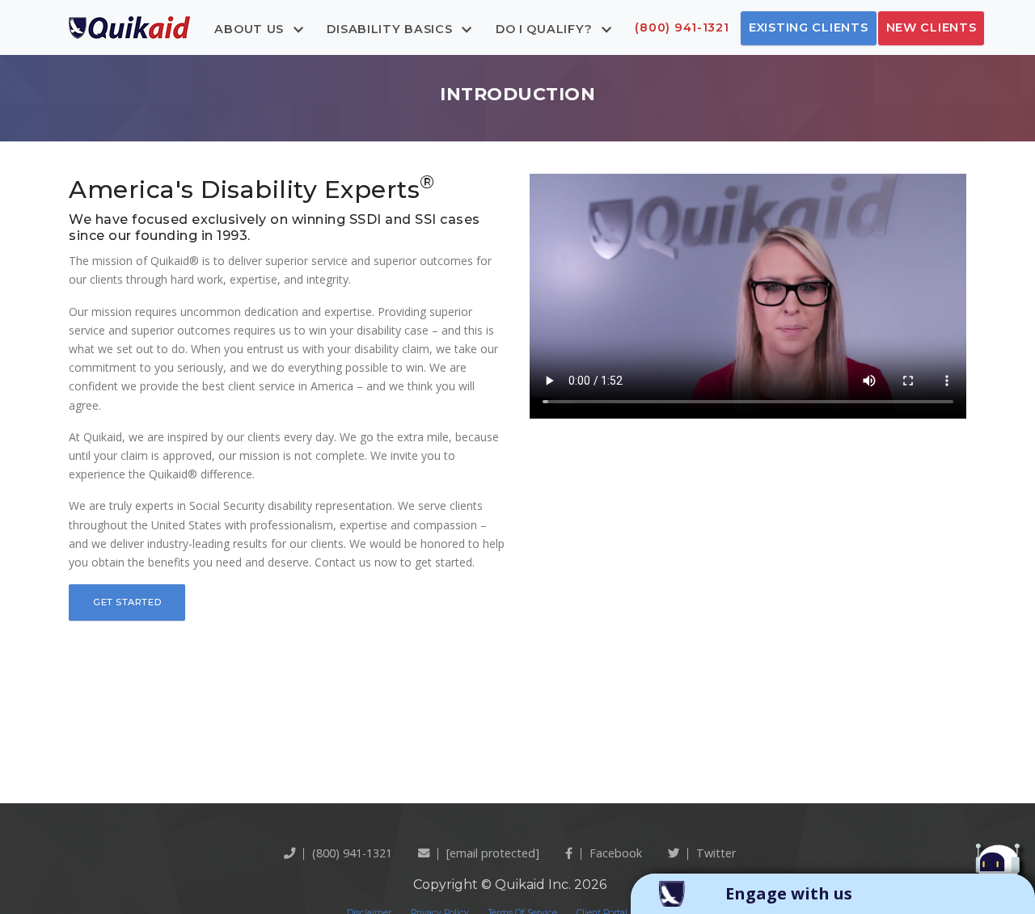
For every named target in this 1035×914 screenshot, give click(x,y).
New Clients (931, 27)
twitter (716, 853)
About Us (250, 28)
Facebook (615, 853)
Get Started (127, 602)
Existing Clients (808, 27)
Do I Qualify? (546, 28)
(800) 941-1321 (682, 27)
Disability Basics (391, 28)
